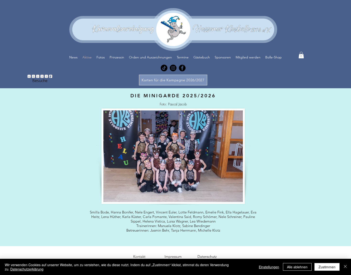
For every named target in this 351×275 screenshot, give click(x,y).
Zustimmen (327, 267)
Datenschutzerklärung (26, 269)
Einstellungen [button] (269, 267)
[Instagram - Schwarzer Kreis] (173, 68)
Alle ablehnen (297, 267)
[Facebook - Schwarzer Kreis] (182, 68)
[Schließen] (345, 267)
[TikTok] (164, 68)
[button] (301, 55)
